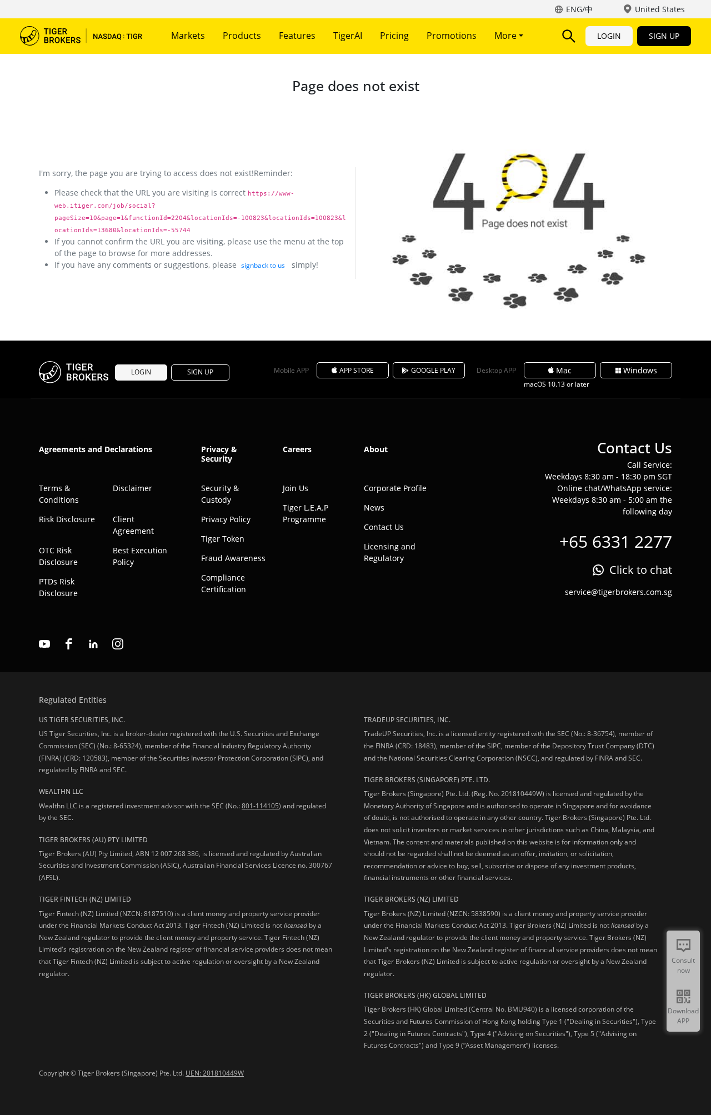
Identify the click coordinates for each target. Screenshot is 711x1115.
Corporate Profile (395, 488)
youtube (44, 643)
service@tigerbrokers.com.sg (618, 592)
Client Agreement (133, 525)
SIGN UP (664, 36)
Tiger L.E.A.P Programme (305, 513)
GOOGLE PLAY (433, 370)
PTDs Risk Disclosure (58, 587)
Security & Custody (220, 494)
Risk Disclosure (67, 519)
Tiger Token (222, 538)
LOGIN (609, 36)
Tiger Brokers (81, 36)
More (506, 35)
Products (242, 35)
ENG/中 (579, 9)
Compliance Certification (223, 583)
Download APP (683, 1016)
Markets (188, 35)
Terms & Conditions (59, 494)
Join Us (295, 488)
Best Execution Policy (140, 556)
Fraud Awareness (233, 558)
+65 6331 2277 (615, 541)
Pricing (394, 35)
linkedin (93, 643)
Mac (564, 370)
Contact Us (384, 527)
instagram (117, 643)
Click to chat (640, 569)
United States (660, 9)
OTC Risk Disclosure (58, 556)
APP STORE (356, 370)
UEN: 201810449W (215, 1073)
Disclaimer (132, 488)
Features (297, 35)
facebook (68, 643)
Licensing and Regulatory (389, 552)
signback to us (263, 265)
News (374, 507)
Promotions (452, 35)
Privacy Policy (226, 519)
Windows (640, 370)
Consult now (683, 965)
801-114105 (260, 806)
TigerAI (347, 35)
